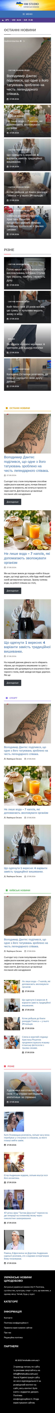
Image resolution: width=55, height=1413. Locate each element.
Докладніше (13, 502)
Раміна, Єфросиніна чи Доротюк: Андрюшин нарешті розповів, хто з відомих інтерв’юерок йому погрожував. (26, 1256)
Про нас (7, 1332)
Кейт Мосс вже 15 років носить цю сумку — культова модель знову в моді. (26, 310)
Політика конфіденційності (16, 1323)
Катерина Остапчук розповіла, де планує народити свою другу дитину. (27, 378)
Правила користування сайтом (18, 1327)
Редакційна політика (13, 1337)
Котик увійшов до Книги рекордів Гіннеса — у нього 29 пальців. (27, 193)
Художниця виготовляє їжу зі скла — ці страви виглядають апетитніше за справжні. (25, 1094)
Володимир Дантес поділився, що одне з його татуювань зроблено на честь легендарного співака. (27, 85)
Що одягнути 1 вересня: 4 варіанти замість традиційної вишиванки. (24, 158)
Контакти (8, 1317)
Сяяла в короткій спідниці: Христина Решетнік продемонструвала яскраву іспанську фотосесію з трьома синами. (25, 222)
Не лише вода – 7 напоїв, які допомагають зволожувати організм (24, 124)
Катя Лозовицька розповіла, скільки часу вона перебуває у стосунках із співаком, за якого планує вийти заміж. (26, 1138)
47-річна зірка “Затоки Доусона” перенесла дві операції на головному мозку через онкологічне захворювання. (26, 1216)
